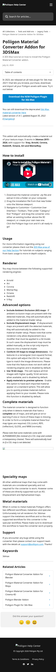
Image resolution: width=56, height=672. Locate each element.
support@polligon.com (32, 544)
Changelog (8, 118)
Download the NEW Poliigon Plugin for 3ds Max (28, 98)
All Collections (9, 31)
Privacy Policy (38, 659)
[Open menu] (51, 4)
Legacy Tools (42, 31)
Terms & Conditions (20, 659)
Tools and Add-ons (26, 31)
